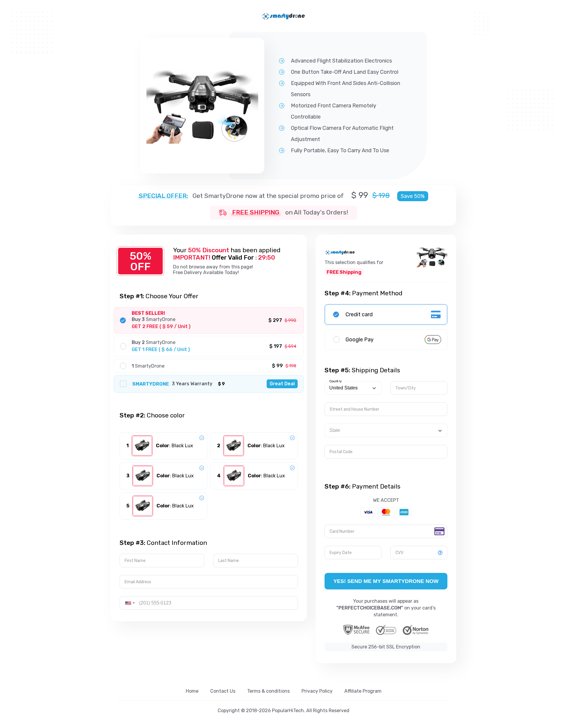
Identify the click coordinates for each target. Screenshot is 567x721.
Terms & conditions (268, 691)
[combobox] (129, 603)
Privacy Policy (317, 691)
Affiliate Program (363, 691)
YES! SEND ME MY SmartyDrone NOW (386, 581)
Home (192, 691)
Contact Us (222, 691)
